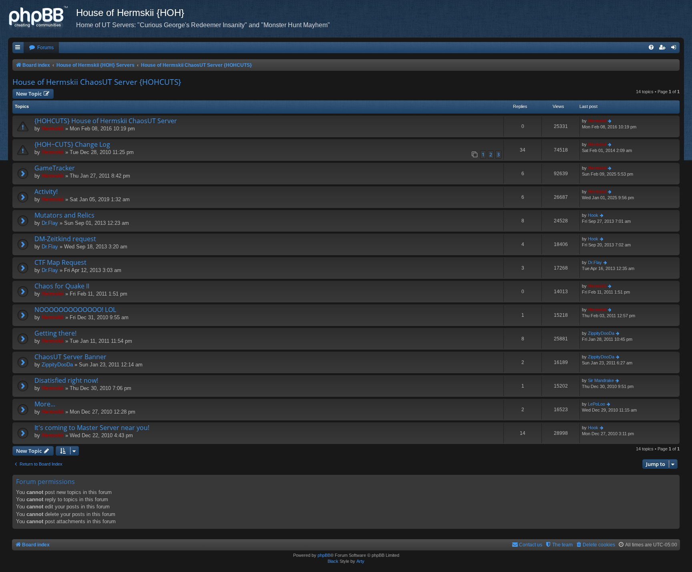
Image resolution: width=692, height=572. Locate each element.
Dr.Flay (50, 223)
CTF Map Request (60, 262)
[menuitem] (41, 47)
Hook (593, 215)
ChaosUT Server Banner (70, 356)
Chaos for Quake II (61, 286)
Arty (360, 561)
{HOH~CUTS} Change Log (72, 144)
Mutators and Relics (64, 215)
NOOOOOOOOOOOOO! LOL (75, 309)
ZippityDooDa (601, 333)
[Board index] (42, 18)
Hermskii (53, 129)
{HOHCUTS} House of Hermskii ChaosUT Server (105, 120)
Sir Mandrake (601, 380)
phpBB (324, 555)
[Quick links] (18, 47)
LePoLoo (596, 404)
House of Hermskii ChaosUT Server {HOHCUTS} (96, 82)
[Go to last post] (610, 121)
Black (333, 561)
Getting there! (55, 333)
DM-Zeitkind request (65, 238)
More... (44, 404)
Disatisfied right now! (66, 380)
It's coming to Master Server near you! (91, 427)
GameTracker (54, 168)
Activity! (46, 191)
